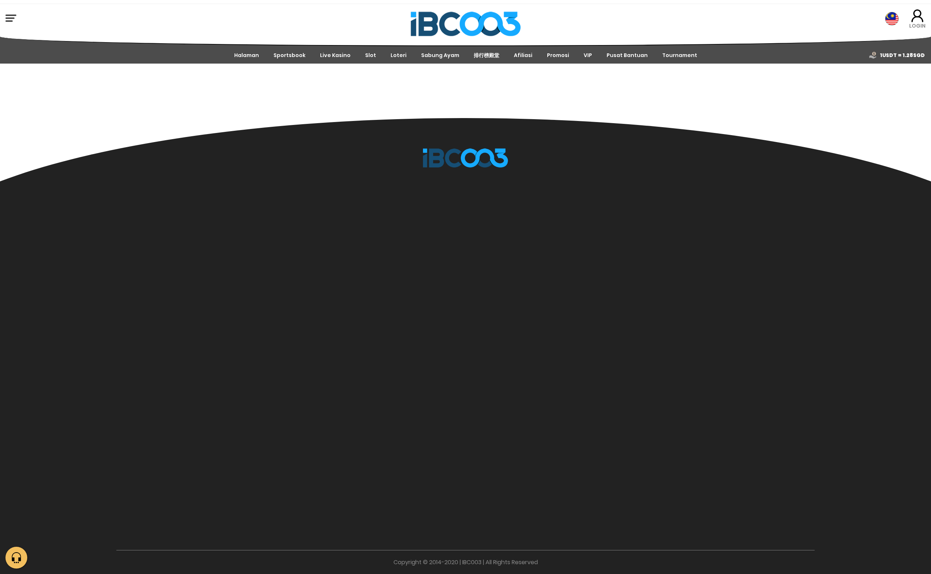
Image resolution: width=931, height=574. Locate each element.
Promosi (558, 55)
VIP (588, 55)
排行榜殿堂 (486, 55)
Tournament (679, 55)
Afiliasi (523, 55)
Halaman (246, 55)
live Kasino (335, 55)
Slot (370, 55)
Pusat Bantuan (627, 55)
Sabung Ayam (440, 55)
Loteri (399, 55)
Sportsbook (289, 55)
